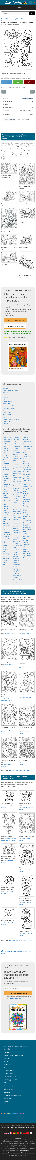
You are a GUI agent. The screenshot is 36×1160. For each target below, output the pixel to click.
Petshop (15, 577)
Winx (24, 547)
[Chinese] (27, 1133)
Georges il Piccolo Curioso (6, 560)
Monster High (17, 541)
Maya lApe (16, 528)
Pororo (25, 444)
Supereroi (5, 417)
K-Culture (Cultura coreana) (11, 419)
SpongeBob (26, 489)
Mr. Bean (15, 543)
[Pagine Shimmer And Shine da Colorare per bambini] (2, 951)
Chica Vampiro (7, 506)
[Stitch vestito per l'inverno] (9, 801)
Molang (15, 539)
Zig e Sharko (27, 555)
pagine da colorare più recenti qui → (19, 770)
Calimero (5, 497)
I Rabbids (16, 444)
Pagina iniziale (5, 19)
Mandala (5, 388)
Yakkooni (26, 551)
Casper (5, 504)
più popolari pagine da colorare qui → (20, 940)
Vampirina (26, 536)
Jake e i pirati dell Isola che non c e (17, 473)
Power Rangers (27, 446)
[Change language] (34, 2)
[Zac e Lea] (9, 262)
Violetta (25, 542)
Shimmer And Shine (6, 20)
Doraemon (6, 525)
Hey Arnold (16, 439)
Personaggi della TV (9, 408)
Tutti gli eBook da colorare (15, 326)
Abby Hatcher (7, 437)
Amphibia (5, 444)
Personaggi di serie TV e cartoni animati (21, 19)
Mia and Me (16, 532)
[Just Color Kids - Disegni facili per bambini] (21, 1133)
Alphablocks (6, 441)
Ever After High (7, 534)
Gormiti (5, 564)
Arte (4, 399)
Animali (5, 395)
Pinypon (15, 582)
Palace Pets (16, 564)
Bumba (5, 495)
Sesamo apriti (27, 469)
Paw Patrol (16, 567)
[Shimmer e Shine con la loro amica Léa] (27, 218)
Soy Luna (26, 476)
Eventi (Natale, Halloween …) (13, 1055)
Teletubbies (26, 516)
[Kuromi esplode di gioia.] (9, 918)
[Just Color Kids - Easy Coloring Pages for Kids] (6, 1133)
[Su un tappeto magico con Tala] (9, 201)
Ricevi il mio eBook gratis (18, 993)
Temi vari (5, 392)
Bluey (4, 480)
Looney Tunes (17, 509)
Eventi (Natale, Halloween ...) (11, 390)
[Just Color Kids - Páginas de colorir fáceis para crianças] (17, 1133)
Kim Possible (17, 481)
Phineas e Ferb (17, 580)
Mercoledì (16, 530)
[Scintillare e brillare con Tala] (9, 229)
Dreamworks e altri (8, 406)
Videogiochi (6, 421)
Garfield (5, 556)
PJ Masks (26, 437)
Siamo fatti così (27, 472)
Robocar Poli (27, 459)
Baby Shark (6, 448)
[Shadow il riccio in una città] (27, 833)
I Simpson (16, 448)
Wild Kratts (26, 544)
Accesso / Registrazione (30, 2)
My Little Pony (17, 550)
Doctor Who (6, 519)
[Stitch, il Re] (27, 865)
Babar (4, 446)
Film (4, 410)
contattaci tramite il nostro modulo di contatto (22, 1150)
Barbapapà (6, 450)
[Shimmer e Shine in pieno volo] (27, 273)
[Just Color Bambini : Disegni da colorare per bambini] (15, 2)
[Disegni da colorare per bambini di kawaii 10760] (27, 896)
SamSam (26, 465)
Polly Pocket (27, 441)
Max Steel (16, 526)
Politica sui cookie (30, 1127)
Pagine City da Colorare (28, 633)
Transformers (27, 529)
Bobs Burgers (7, 487)
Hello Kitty (16, 437)
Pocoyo (25, 439)
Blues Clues (6, 478)
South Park (26, 474)
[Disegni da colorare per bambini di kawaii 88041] (9, 885)
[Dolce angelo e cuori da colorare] (27, 801)
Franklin (5, 545)
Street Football (27, 499)
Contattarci (14, 1127)
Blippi (4, 472)
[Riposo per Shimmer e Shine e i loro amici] (9, 245)
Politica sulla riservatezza (18, 1128)
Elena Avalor (6, 532)
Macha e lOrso (17, 511)
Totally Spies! (27, 527)
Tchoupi (25, 510)
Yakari (25, 549)
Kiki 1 (14, 479)
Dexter (5, 517)
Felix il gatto (6, 539)
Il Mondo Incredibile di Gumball (17, 452)
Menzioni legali (21, 1127)
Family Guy (6, 536)
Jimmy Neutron (17, 477)
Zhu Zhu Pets (27, 553)
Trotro (25, 531)
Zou (24, 558)
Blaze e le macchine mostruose (6, 467)
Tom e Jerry (26, 525)
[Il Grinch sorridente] (27, 929)
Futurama (5, 549)
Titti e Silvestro (27, 523)
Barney (5, 455)
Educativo (6, 397)
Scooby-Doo (27, 467)
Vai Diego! (26, 534)
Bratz (4, 489)
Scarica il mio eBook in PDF (15, 320)
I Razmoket (16, 446)
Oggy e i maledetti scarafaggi (16, 556)
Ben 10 (5, 461)
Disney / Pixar (7, 403)
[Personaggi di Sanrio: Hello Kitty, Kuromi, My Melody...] (9, 854)
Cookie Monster (7, 515)
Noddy (15, 552)
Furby (4, 547)
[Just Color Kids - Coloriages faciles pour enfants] (11, 1133)
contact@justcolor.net (23, 1152)
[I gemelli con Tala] (27, 201)
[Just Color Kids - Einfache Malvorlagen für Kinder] (24, 1133)
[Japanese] (31, 1133)
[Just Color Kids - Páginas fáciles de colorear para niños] (14, 1133)
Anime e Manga (7, 412)
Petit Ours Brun (17, 575)
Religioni (5, 423)
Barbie (5, 452)
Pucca (25, 452)
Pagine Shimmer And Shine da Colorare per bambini (15, 137)
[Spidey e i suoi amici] (9, 833)
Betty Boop (6, 463)
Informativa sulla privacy (15, 998)
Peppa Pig (16, 573)
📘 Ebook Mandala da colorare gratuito (12, 1113)
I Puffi (14, 441)
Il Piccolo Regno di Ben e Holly (17, 458)
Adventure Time (7, 439)
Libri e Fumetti (7, 414)
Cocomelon (6, 512)
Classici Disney (7, 401)
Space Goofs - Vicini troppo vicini (27, 480)
